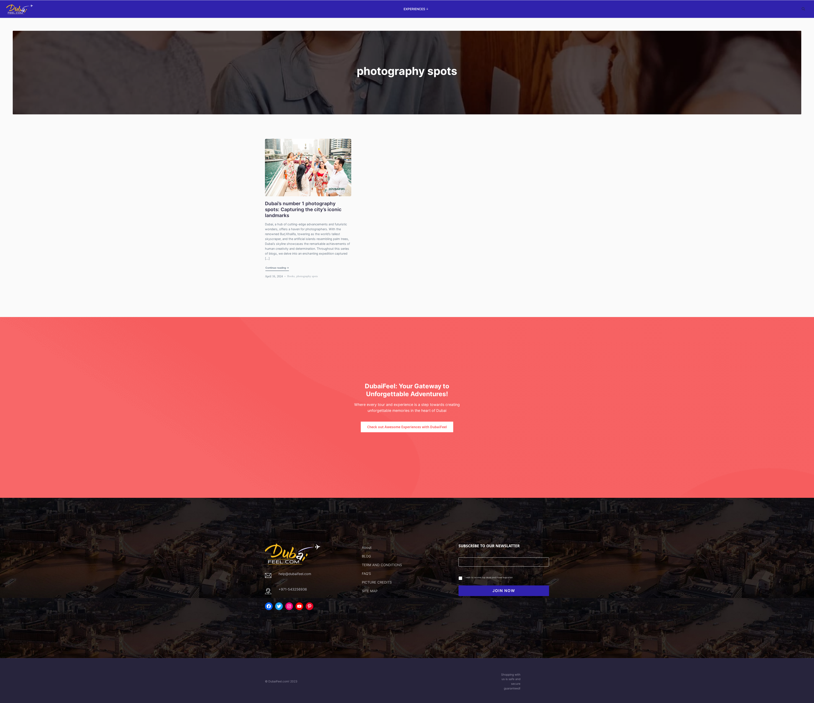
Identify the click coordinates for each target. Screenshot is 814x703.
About (367, 547)
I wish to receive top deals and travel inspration (489, 577)
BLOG (366, 556)
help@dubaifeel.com (295, 574)
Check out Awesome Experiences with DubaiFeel (407, 427)
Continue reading (277, 267)
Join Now (503, 590)
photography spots (307, 276)
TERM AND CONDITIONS (382, 565)
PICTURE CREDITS (377, 582)
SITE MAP (370, 591)
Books (291, 276)
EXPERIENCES (414, 9)
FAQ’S (366, 573)
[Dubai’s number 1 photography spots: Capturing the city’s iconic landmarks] (308, 167)
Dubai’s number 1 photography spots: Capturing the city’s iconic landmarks (303, 209)
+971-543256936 (293, 589)
